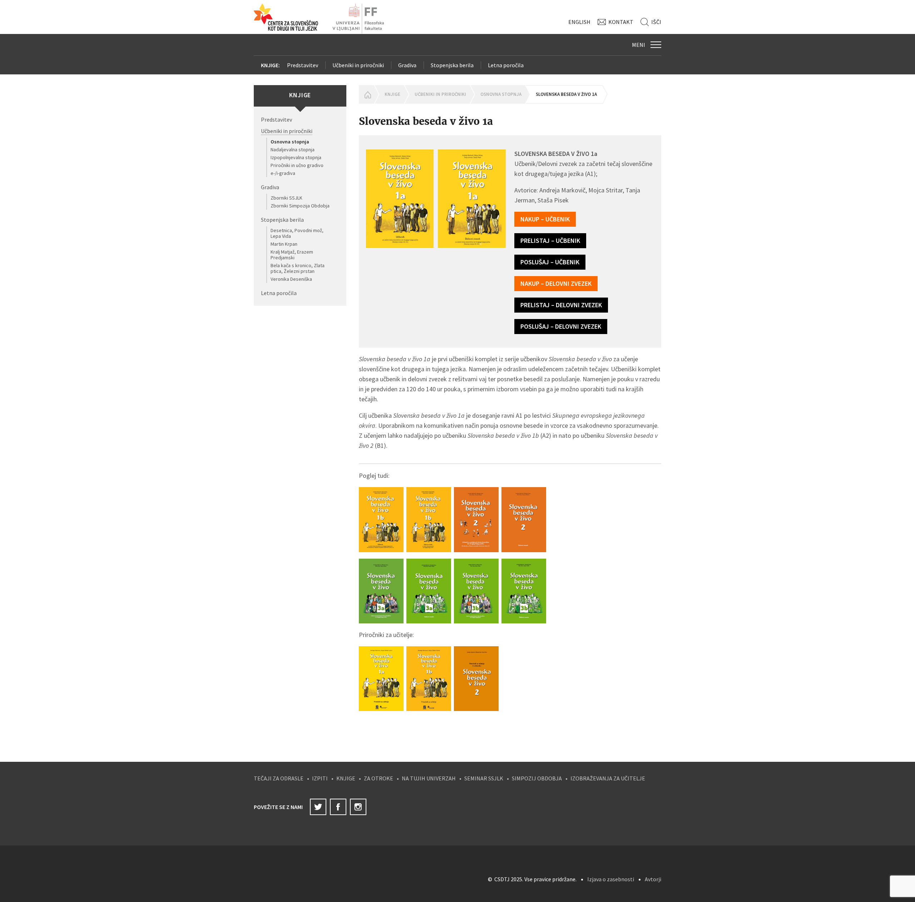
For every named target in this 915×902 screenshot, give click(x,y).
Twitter (318, 807)
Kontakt (620, 21)
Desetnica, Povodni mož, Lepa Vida (297, 233)
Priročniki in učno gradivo (297, 165)
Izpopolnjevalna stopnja (296, 157)
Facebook (338, 807)
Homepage (366, 94)
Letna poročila (506, 65)
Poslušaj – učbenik (549, 262)
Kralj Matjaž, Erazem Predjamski (292, 255)
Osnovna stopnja (290, 141)
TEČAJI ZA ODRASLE (278, 778)
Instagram (358, 807)
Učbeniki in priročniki (358, 65)
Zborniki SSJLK (286, 198)
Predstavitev (302, 65)
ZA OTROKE (378, 778)
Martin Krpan (284, 244)
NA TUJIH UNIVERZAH (429, 778)
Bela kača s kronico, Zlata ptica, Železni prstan (298, 268)
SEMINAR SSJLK (483, 778)
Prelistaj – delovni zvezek (561, 305)
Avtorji (653, 879)
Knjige (392, 94)
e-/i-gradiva (283, 173)
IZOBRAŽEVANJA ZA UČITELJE (607, 778)
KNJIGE (345, 778)
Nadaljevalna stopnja (293, 149)
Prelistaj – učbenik (550, 240)
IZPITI (320, 778)
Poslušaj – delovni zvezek (560, 326)
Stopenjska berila (452, 65)
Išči (656, 21)
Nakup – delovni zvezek (556, 283)
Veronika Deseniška (291, 279)
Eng (579, 21)
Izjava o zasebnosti (610, 879)
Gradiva (407, 65)
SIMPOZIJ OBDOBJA (537, 778)
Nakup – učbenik (545, 219)
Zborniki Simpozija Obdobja (300, 205)
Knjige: (270, 65)
